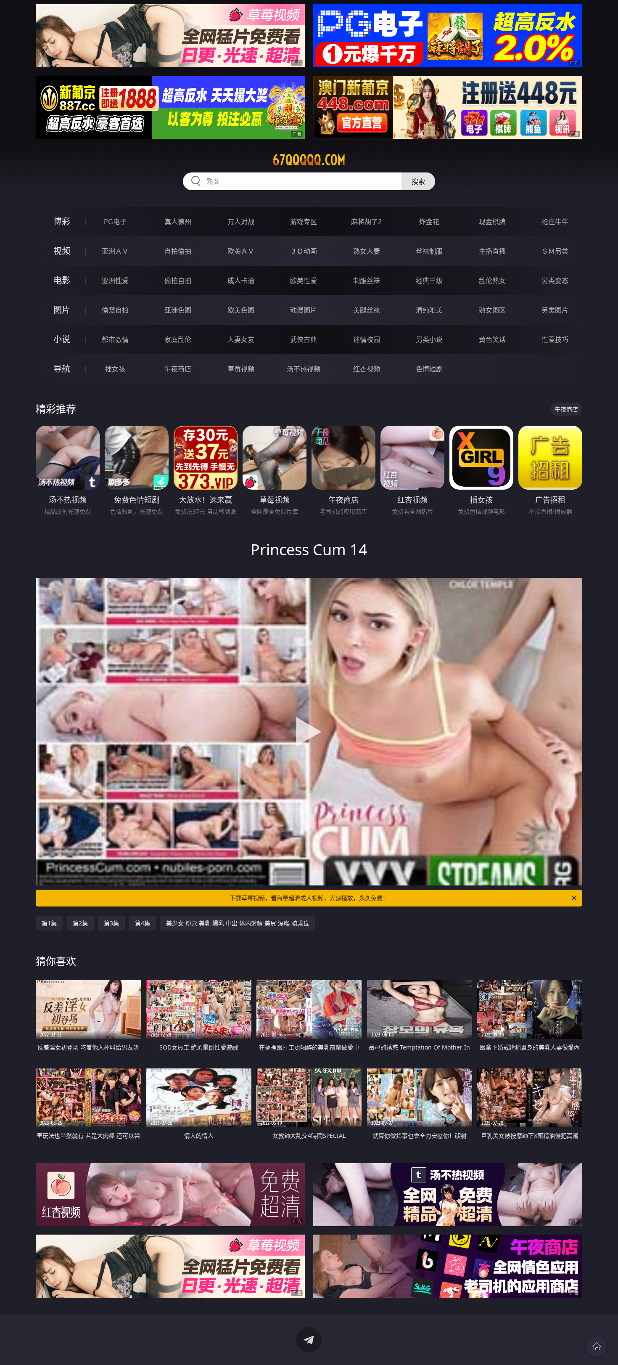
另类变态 (554, 280)
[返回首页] (596, 1346)
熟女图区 (492, 310)
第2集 (80, 923)
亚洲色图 (177, 310)
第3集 (111, 923)
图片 (61, 309)
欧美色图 (240, 310)
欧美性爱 (303, 280)
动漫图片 (303, 310)
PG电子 (115, 221)
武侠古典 (303, 339)
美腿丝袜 (366, 310)
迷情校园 (366, 339)
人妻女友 (240, 339)
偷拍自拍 (177, 280)
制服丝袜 (366, 280)
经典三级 (429, 280)
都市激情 (115, 339)
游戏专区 (303, 221)
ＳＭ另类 (554, 251)
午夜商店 (177, 369)
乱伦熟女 (492, 280)
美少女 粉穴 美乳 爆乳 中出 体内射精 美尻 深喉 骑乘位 (237, 923)
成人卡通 (240, 280)
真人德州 (177, 221)
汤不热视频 (303, 369)
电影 (61, 280)
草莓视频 (240, 369)
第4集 (142, 923)
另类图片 (554, 310)
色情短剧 (429, 369)
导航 (61, 368)
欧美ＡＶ (240, 251)
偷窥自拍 (115, 310)
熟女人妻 (366, 251)
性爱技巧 (554, 339)
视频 (61, 251)
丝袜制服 (429, 251)
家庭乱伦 (177, 339)
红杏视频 (366, 369)
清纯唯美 (429, 310)
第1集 (49, 923)
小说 (61, 339)
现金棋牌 (492, 221)
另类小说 (429, 339)
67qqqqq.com (309, 159)
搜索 (418, 181)
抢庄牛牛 (554, 221)
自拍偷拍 (177, 251)
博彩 (61, 221)
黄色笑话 (492, 339)
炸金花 (429, 221)
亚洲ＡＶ (115, 251)
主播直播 (492, 251)
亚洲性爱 (115, 280)
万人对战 (240, 221)
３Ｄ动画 (303, 251)
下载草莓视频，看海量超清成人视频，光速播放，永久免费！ (309, 898)
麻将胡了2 (366, 221)
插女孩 (115, 369)
